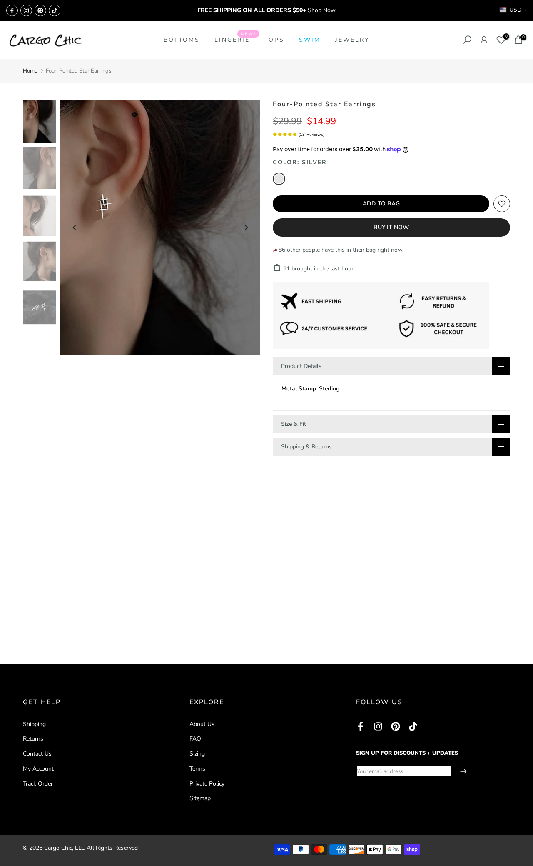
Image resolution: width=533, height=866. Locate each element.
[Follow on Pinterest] (40, 10)
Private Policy (206, 784)
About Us (201, 724)
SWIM (310, 40)
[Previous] (75, 227)
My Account (38, 769)
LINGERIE (235, 39)
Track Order (38, 784)
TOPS (274, 40)
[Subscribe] (459, 771)
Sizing (197, 754)
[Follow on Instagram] (26, 10)
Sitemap (200, 798)
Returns (33, 739)
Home (30, 71)
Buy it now (391, 227)
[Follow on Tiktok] (54, 10)
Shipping (34, 724)
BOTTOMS (182, 40)
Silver (279, 179)
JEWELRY (352, 40)
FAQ (195, 739)
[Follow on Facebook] (12, 10)
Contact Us (37, 754)
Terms (197, 769)
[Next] (245, 227)
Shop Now (322, 10)
